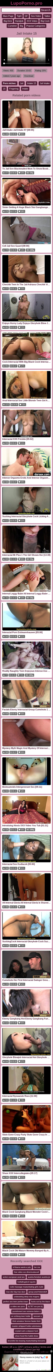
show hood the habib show (26, 1336)
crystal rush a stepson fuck (26, 1331)
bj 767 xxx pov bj (35, 1306)
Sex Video (36, 16)
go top (36, 1349)
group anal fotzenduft (38, 1292)
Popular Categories (35, 26)
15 (4, 89)
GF (26, 16)
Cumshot (12, 26)
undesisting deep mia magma (26, 1296)
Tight (19, 16)
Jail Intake (45, 83)
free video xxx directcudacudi (26, 1272)
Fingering (13, 89)
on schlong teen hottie (20, 1316)
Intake (25, 89)
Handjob (19, 21)
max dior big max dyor (15, 1292)
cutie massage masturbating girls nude (26, 1287)
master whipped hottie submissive (26, 1326)
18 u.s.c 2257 (16, 1347)
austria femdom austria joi (39, 1277)
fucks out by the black (40, 1301)
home (5, 1347)
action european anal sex (14, 1277)
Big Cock (45, 21)
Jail (21, 83)
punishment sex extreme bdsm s (26, 1311)
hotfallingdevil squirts (26, 1282)
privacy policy (32, 1347)
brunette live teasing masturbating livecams (26, 1341)
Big (21, 26)
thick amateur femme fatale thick (26, 1321)
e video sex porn (18, 1306)
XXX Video (32, 21)
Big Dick (8, 21)
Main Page (8, 16)
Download (28, 76)
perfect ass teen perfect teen (15, 1301)
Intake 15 (31, 83)
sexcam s (38, 1316)
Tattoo (47, 16)
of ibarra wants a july (22, 1267)
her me (37, 1267)
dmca (29, 1349)
